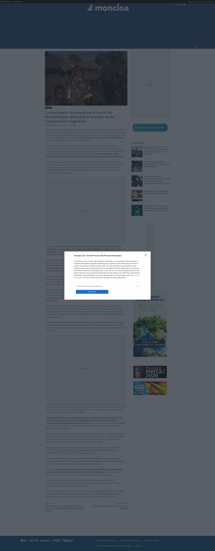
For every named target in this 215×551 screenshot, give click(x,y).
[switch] (135, 274)
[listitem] (107, 270)
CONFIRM (92, 308)
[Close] (146, 239)
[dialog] (107, 275)
